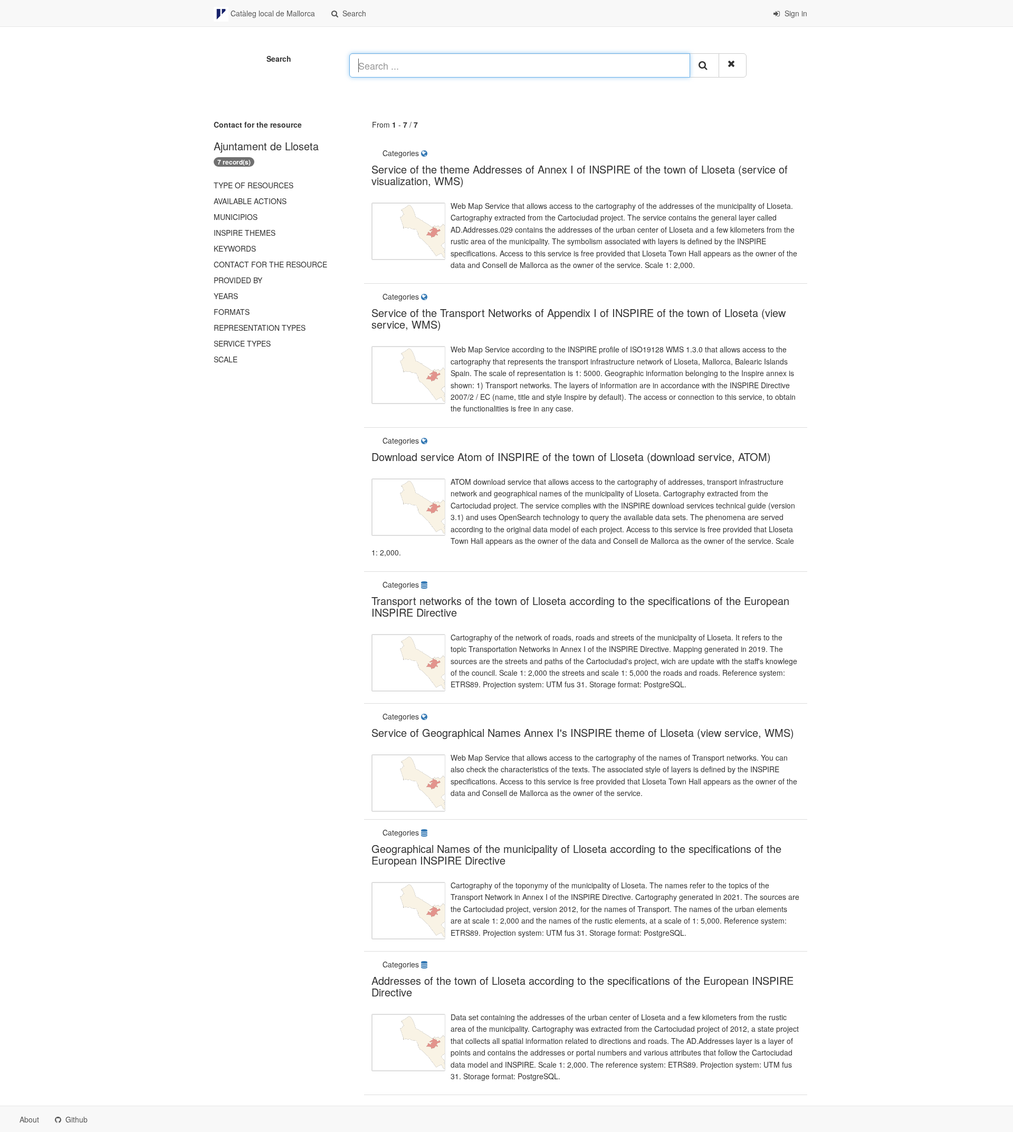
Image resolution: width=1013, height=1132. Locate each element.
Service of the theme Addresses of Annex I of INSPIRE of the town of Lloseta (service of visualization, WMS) (579, 174)
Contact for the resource (270, 264)
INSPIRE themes (244, 232)
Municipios (235, 217)
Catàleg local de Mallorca (271, 13)
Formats (232, 311)
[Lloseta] (433, 153)
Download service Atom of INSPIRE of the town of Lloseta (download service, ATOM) (571, 456)
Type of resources (253, 185)
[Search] (704, 65)
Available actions (250, 201)
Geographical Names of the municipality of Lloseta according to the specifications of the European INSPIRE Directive (576, 854)
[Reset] (733, 65)
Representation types (259, 327)
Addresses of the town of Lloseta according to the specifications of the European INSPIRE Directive (582, 986)
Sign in (794, 13)
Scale (225, 359)
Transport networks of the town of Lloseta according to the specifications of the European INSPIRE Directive (580, 606)
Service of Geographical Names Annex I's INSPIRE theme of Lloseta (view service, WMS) (582, 732)
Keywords (235, 248)
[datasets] (426, 584)
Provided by (238, 280)
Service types (242, 343)
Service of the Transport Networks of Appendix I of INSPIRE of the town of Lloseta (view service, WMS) (578, 318)
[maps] (426, 153)
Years (226, 296)
